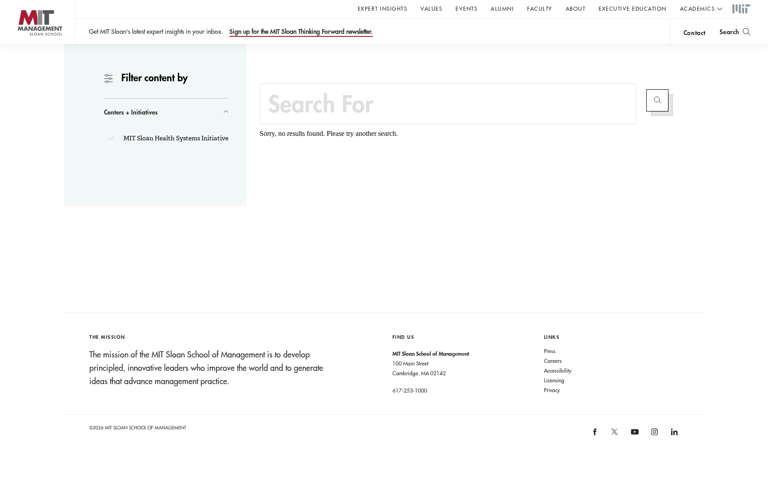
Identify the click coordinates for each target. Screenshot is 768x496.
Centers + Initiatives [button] (131, 112)
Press (550, 350)
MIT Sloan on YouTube (633, 436)
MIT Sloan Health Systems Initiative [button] (175, 138)
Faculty (539, 8)
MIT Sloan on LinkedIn (673, 435)
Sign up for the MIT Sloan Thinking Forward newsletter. (301, 32)
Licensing (554, 380)
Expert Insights (383, 8)
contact (695, 32)
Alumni (502, 8)
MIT (741, 9)
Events (466, 8)
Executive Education (633, 8)
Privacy (552, 389)
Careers (553, 360)
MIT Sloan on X (614, 435)
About (576, 8)
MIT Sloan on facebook (595, 435)
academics (697, 8)
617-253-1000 (409, 390)
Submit (657, 100)
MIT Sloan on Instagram (654, 435)
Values (431, 8)
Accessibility (558, 370)
